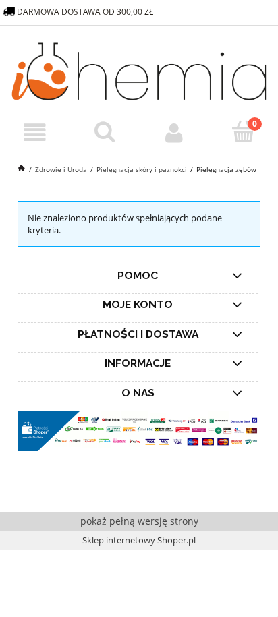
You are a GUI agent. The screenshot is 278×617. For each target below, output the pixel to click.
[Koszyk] (243, 132)
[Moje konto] (173, 133)
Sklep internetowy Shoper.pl (139, 540)
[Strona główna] (139, 69)
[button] (35, 133)
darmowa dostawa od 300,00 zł (86, 12)
